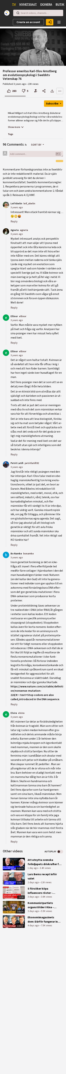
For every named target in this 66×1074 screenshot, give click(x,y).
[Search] (18, 13)
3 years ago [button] (20, 84)
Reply (14, 221)
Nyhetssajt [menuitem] (28, 4)
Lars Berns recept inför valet (42, 876)
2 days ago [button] (34, 882)
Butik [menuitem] (60, 4)
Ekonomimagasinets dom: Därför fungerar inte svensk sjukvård (44, 919)
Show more (14, 127)
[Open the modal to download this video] (52, 91)
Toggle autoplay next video (60, 851)
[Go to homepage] (7, 13)
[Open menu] (59, 22)
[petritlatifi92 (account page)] (6, 464)
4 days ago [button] (34, 925)
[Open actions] (59, 91)
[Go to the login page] (49, 22)
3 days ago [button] (34, 897)
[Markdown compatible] (58, 154)
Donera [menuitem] (46, 4)
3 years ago (17, 207)
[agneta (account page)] (6, 231)
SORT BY (36, 145)
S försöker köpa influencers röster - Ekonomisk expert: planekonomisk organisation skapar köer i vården (44, 891)
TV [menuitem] (14, 4)
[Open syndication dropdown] (26, 145)
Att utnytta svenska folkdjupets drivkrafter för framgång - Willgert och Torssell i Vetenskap (45, 862)
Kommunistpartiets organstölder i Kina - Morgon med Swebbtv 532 (44, 905)
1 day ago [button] (33, 868)
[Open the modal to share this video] (44, 91)
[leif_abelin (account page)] (6, 205)
